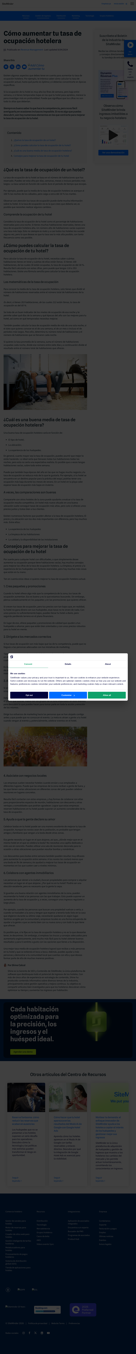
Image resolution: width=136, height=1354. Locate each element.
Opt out (29, 695)
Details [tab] (68, 664)
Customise (66, 695)
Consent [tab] (28, 664)
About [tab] (108, 664)
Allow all (107, 695)
